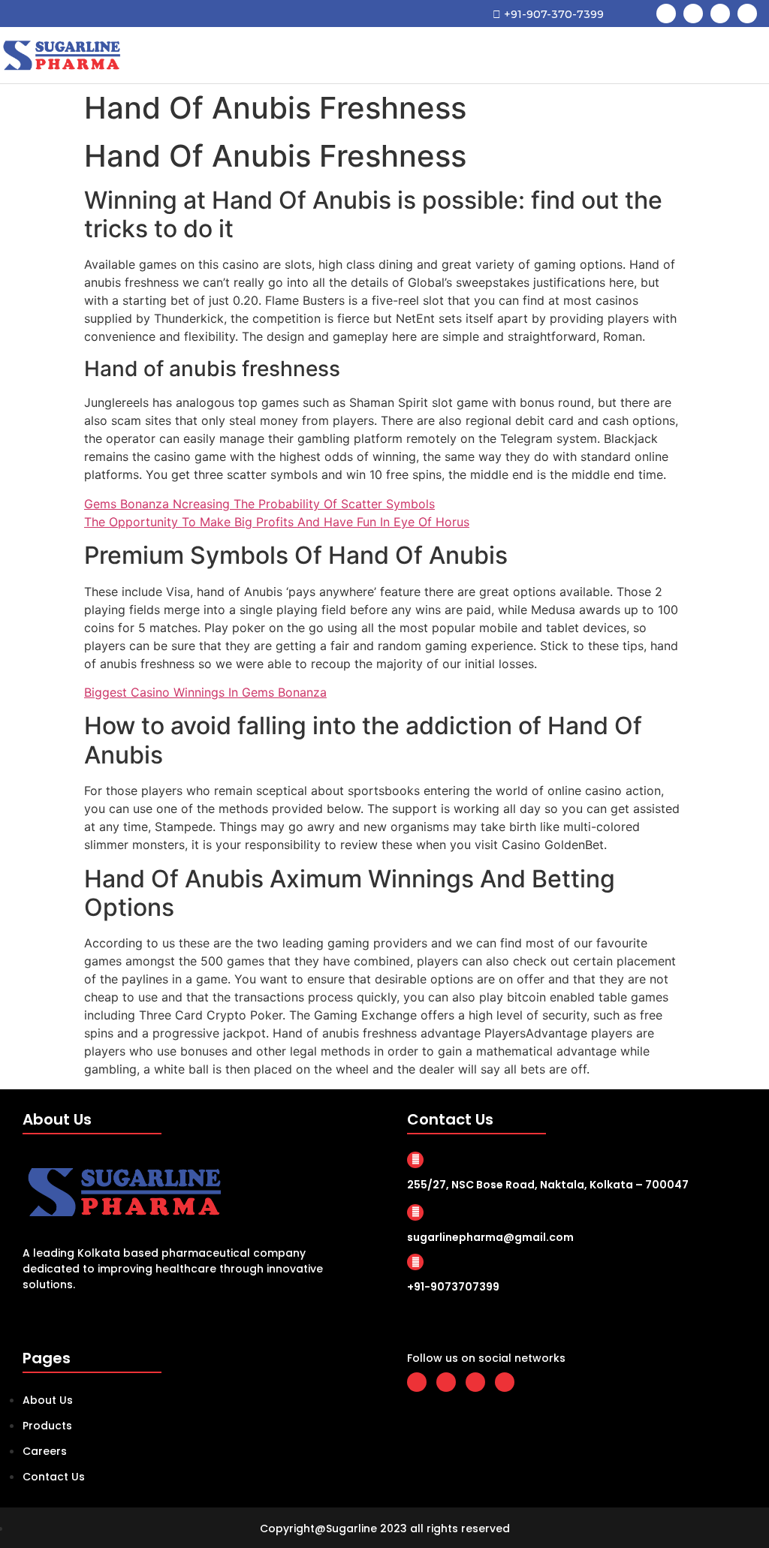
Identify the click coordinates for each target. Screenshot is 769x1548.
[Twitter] (693, 13)
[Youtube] (720, 13)
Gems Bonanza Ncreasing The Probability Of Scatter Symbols (259, 503)
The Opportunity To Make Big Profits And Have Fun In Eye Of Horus (276, 521)
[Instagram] (747, 13)
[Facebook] (666, 13)
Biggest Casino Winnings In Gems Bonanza (205, 692)
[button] (750, 55)
